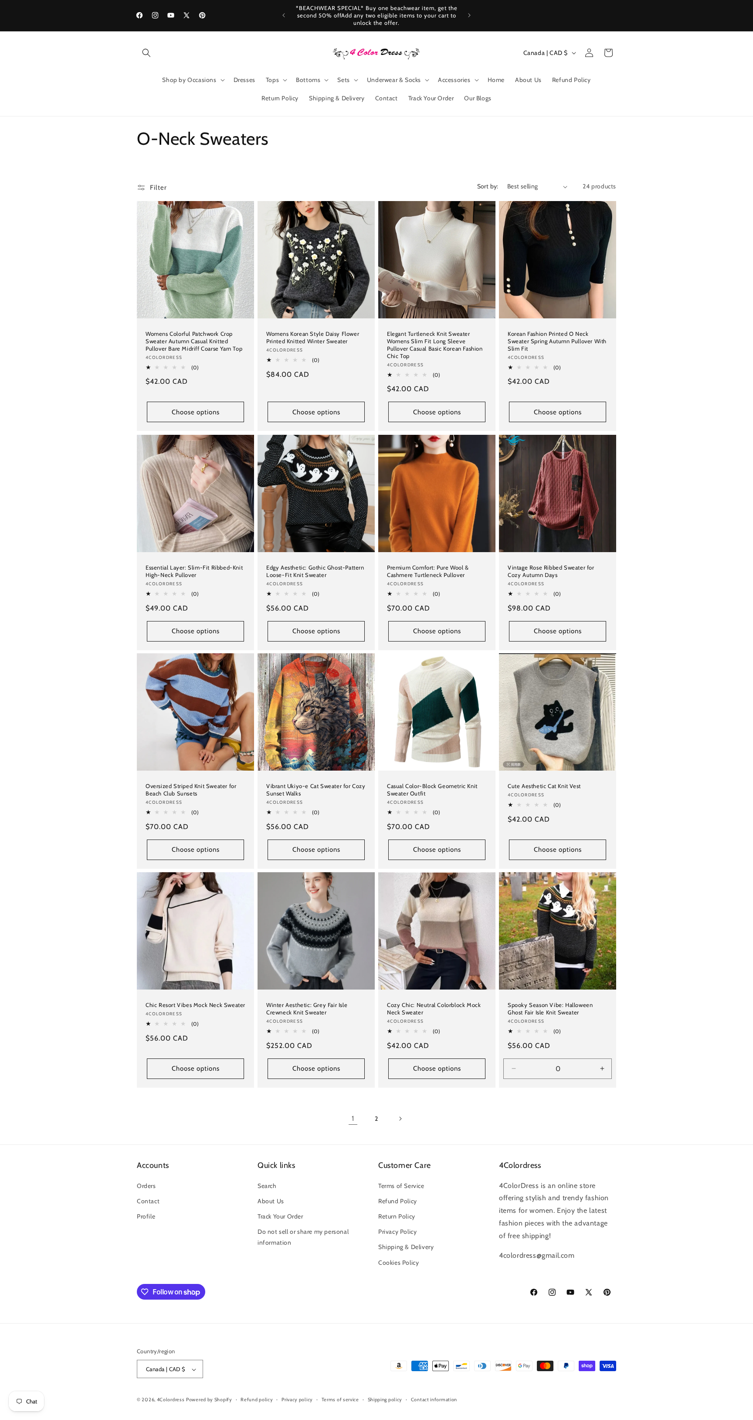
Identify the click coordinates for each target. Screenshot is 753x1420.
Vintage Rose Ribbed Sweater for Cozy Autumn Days (551, 571)
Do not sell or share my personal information (303, 1237)
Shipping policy (385, 1399)
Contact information (434, 1399)
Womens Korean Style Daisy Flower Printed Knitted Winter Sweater (312, 337)
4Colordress (171, 1400)
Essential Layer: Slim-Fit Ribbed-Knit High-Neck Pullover (194, 571)
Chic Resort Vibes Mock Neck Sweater (195, 1004)
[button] (146, 52)
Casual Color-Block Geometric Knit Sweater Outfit (432, 789)
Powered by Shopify (209, 1400)
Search (267, 1185)
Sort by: (488, 186)
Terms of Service (401, 1185)
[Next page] (400, 1118)
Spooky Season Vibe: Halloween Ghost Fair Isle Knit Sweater (550, 1008)
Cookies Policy (398, 1262)
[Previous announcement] (283, 15)
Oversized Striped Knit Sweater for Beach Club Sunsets (191, 789)
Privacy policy (297, 1399)
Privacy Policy (397, 1232)
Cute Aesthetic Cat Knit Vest (544, 785)
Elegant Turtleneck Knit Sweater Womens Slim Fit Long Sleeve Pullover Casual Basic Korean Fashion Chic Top (435, 344)
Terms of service (340, 1399)
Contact (148, 1201)
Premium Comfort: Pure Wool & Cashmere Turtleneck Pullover (428, 571)
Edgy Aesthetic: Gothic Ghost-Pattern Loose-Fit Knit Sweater (315, 571)
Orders (146, 1185)
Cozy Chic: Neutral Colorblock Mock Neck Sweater (434, 1008)
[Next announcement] (469, 15)
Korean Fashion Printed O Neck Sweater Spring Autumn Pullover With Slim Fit (557, 341)
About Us (271, 1201)
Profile (146, 1216)
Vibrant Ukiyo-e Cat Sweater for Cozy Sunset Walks (316, 789)
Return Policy (396, 1216)
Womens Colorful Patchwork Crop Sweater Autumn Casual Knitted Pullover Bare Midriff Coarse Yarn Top (194, 341)
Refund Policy (397, 1201)
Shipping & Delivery (406, 1247)
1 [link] (353, 1118)
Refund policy (257, 1399)
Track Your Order (280, 1216)
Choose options (196, 412)
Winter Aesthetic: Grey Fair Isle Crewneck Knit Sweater (306, 1008)
